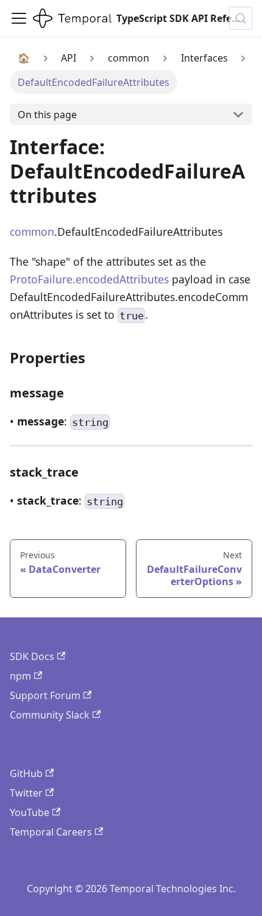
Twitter (26, 793)
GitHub (26, 773)
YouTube (29, 812)
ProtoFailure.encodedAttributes (89, 279)
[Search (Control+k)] (240, 18)
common (32, 231)
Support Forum (45, 695)
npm (20, 676)
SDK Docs (32, 656)
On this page (47, 114)
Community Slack (50, 715)
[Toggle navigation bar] (19, 18)
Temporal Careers (51, 832)
